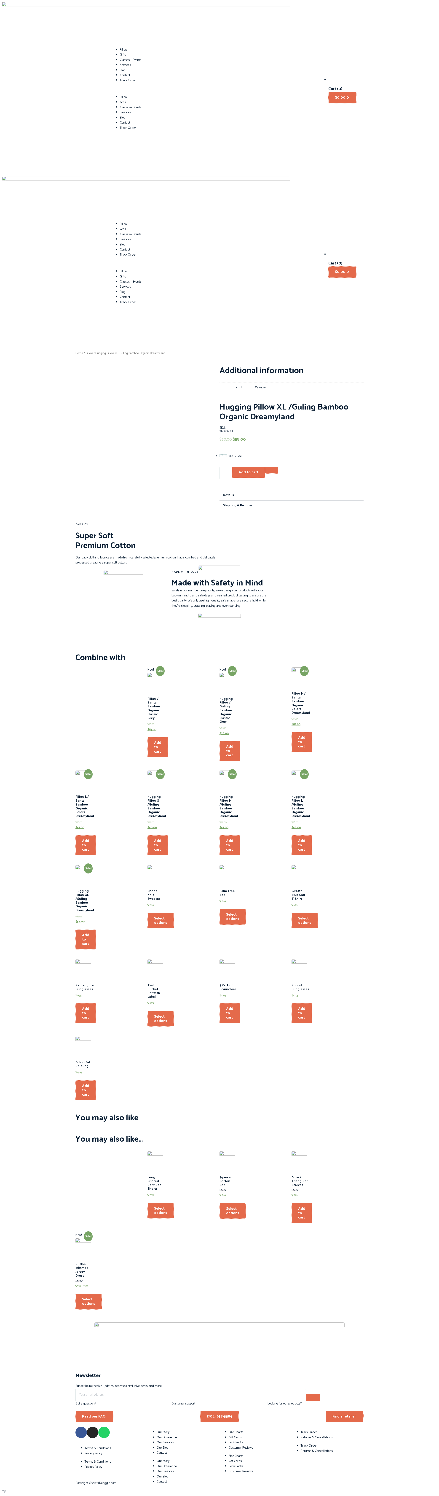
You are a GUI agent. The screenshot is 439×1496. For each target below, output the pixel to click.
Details (228, 495)
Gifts (123, 54)
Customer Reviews (241, 1447)
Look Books (236, 1442)
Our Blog (163, 1447)
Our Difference (167, 1437)
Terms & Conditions (98, 1448)
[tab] (292, 495)
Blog (123, 70)
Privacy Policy (93, 1453)
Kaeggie (260, 387)
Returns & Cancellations (317, 1437)
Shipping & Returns (237, 505)
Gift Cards (235, 1437)
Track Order (128, 80)
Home (79, 353)
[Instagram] (92, 1432)
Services (125, 65)
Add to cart (248, 472)
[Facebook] (81, 1432)
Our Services (165, 1442)
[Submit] (313, 1397)
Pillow (123, 49)
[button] (219, 89)
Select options (160, 920)
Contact (125, 75)
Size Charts (236, 1432)
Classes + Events (130, 60)
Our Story (163, 1432)
